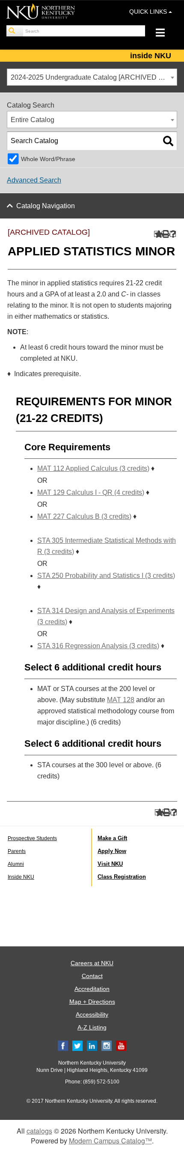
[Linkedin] (92, 1045)
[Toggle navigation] (164, 34)
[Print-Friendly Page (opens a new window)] (165, 234)
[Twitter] (77, 1045)
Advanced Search (34, 180)
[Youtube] (121, 1045)
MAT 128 (120, 699)
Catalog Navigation (45, 205)
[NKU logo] (40, 13)
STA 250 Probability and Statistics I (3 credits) (106, 575)
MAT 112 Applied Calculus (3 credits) (93, 468)
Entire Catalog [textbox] (32, 119)
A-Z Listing (92, 1027)
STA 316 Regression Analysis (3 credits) (98, 645)
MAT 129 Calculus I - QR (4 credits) (90, 492)
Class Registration (122, 877)
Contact (92, 975)
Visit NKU (110, 864)
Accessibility (92, 1014)
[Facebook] (63, 1045)
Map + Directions (92, 1001)
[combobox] (92, 77)
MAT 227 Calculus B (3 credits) (84, 516)
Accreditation (92, 988)
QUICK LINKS (149, 11)
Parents (17, 851)
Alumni (16, 864)
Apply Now (112, 851)
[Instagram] (106, 1045)
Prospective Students (32, 838)
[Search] (15, 30)
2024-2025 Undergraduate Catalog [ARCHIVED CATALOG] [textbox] (94, 77)
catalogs (39, 1131)
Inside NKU (21, 877)
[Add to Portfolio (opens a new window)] (157, 234)
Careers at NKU (92, 963)
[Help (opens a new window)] (173, 234)
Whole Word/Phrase (48, 159)
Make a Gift (112, 838)
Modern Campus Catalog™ (110, 1141)
